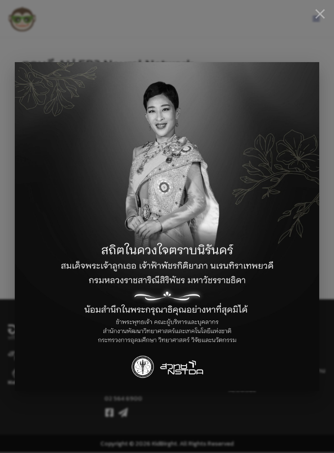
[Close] (320, 13)
